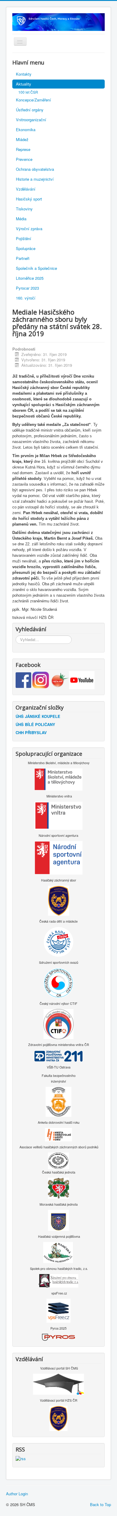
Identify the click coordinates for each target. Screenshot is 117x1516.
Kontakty (24, 74)
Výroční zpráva (29, 228)
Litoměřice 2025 (30, 278)
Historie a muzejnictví (35, 179)
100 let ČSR (28, 92)
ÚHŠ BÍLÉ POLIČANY (35, 724)
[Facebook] (24, 679)
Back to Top (100, 1504)
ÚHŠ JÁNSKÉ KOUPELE (38, 716)
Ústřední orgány (30, 110)
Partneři (22, 258)
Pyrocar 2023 (27, 288)
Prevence (24, 159)
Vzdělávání (25, 189)
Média (21, 219)
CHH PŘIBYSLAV (31, 732)
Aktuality (23, 84)
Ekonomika (25, 129)
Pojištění (23, 238)
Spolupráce (25, 248)
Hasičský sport (29, 199)
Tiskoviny (24, 209)
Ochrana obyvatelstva (35, 169)
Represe (23, 149)
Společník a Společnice (36, 268)
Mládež (22, 139)
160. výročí (25, 298)
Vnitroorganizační (31, 119)
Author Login (17, 1493)
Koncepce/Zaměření (33, 100)
